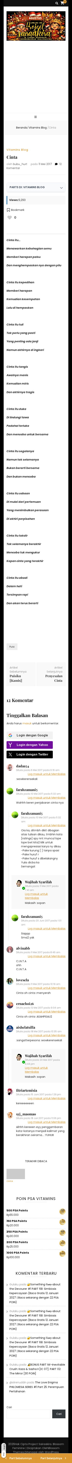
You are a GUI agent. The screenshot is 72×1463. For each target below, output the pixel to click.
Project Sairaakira (39, 1444)
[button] (15, 210)
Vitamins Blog (17, 150)
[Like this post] (10, 218)
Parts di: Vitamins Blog (27, 187)
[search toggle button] (56, 3)
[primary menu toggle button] (36, 117)
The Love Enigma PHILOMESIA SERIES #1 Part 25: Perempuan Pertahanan (36, 1386)
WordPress (52, 1452)
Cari (9, 1407)
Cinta (10, 1181)
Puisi (12, 646)
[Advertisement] (36, 81)
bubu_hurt (20, 164)
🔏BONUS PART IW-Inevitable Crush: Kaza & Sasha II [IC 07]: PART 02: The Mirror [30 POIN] (37, 1369)
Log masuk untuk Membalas (46, 774)
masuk (26, 723)
